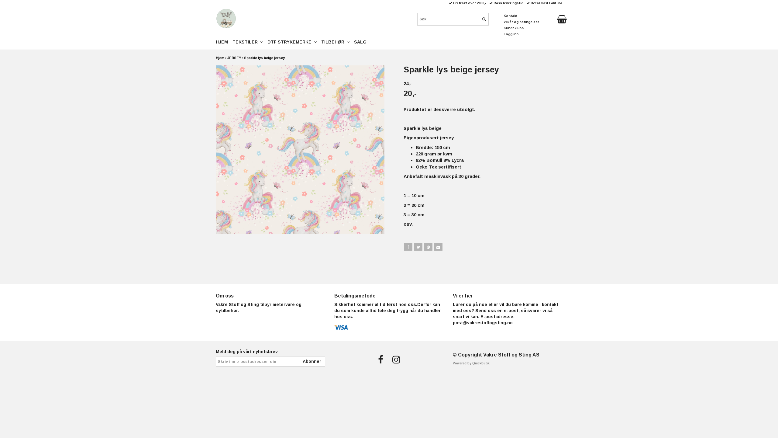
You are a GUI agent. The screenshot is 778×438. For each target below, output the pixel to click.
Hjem (220, 58)
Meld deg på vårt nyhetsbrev (247, 351)
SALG (360, 42)
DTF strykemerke (290, 42)
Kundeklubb (514, 28)
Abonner (312, 361)
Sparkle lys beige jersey (264, 58)
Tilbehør (334, 42)
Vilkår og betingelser (521, 22)
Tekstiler (246, 42)
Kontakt (511, 16)
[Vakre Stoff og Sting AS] (226, 18)
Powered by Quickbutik (471, 363)
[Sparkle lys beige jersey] (300, 149)
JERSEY (234, 58)
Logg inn (511, 34)
